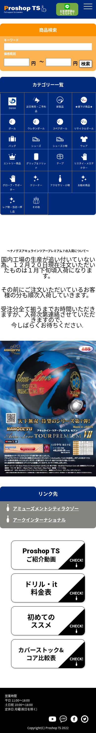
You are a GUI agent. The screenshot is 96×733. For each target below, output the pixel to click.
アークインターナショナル (39, 519)
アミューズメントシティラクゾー (46, 508)
